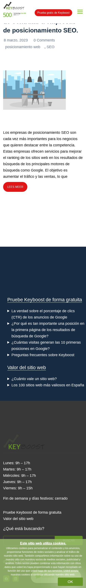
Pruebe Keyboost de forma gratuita (44, 299)
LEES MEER (15, 186)
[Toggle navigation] (80, 12)
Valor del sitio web (26, 367)
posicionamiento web (22, 47)
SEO (50, 47)
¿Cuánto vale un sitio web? (34, 379)
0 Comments (44, 40)
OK (70, 582)
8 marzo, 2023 (16, 40)
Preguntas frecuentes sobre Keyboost (42, 355)
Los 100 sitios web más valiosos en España (47, 385)
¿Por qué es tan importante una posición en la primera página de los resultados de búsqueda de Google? (47, 329)
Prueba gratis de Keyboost (53, 12)
